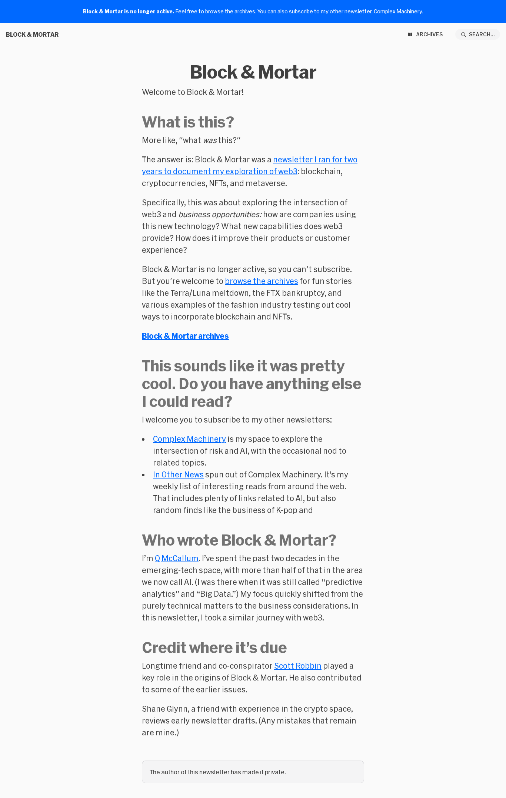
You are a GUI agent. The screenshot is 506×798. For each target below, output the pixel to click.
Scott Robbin (298, 665)
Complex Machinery (398, 11)
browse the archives (261, 281)
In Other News (178, 474)
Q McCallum (177, 558)
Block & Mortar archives (185, 335)
